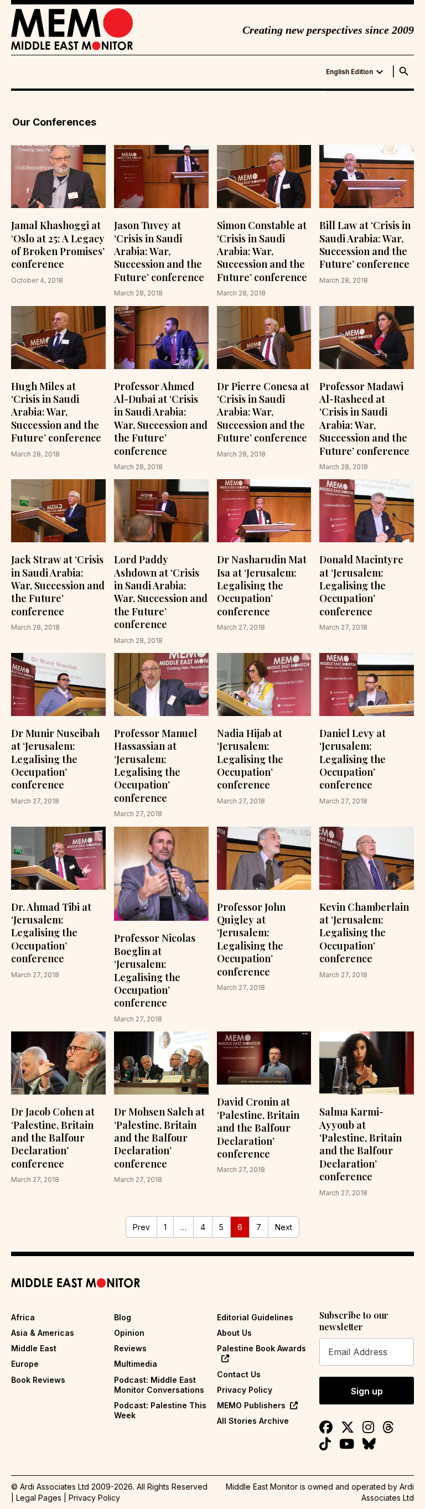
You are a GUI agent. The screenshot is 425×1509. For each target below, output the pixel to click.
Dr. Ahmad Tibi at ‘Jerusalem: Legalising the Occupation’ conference (51, 933)
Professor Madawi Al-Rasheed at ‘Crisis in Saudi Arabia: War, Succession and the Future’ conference (364, 419)
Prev (141, 1227)
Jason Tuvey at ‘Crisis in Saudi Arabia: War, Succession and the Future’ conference (159, 251)
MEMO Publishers (251, 1405)
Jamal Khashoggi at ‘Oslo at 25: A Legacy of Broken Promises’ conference (58, 245)
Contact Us (239, 1374)
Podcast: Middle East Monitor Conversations (159, 1384)
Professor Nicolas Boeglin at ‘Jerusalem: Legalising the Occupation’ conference (154, 970)
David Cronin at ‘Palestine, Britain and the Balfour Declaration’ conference (258, 1127)
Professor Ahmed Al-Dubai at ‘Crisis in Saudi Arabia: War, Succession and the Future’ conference (161, 419)
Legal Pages (38, 1497)
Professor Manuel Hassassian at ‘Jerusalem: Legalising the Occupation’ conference (155, 766)
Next (283, 1227)
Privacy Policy (244, 1389)
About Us (234, 1332)
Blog (122, 1317)
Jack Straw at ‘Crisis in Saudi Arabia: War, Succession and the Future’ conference (58, 585)
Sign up (367, 1391)
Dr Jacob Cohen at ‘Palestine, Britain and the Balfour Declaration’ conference (53, 1137)
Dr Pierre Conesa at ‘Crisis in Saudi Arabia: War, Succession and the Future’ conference (263, 412)
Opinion (129, 1332)
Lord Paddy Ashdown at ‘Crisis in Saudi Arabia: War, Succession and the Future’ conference (161, 592)
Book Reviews (38, 1379)
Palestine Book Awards (261, 1348)
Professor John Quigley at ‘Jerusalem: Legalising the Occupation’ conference (251, 939)
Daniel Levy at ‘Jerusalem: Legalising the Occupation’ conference (352, 759)
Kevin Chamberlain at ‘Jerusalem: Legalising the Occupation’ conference (364, 933)
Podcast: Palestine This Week (160, 1410)
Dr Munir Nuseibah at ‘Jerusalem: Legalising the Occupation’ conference (55, 759)
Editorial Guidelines (255, 1317)
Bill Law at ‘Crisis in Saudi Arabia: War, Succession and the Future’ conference (365, 245)
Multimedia (135, 1363)
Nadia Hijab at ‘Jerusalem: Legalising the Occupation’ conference (250, 759)
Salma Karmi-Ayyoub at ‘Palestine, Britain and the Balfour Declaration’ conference (360, 1144)
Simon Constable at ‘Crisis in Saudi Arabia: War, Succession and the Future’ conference (262, 251)
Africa (23, 1317)
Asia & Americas (42, 1332)
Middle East (33, 1348)
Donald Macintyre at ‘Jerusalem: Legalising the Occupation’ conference (361, 585)
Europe (25, 1363)
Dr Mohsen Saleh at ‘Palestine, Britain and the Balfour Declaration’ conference (159, 1137)
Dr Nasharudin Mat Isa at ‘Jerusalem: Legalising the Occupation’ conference (262, 585)
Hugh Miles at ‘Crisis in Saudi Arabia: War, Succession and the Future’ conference (56, 412)
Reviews (130, 1348)
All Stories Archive (253, 1420)
